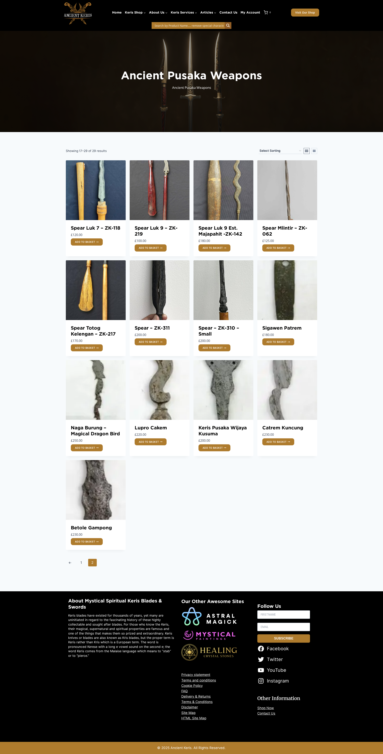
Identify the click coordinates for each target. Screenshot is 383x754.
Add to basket (85, 242)
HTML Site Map (193, 718)
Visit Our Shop (305, 12)
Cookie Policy (192, 686)
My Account (250, 12)
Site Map (188, 713)
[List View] (314, 151)
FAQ (184, 691)
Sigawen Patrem (282, 327)
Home (117, 12)
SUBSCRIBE (283, 638)
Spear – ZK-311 (152, 327)
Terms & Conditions (197, 702)
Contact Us (228, 12)
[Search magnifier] (228, 25)
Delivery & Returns (196, 696)
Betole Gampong (91, 527)
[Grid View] (307, 151)
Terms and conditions (198, 680)
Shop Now (265, 708)
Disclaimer (189, 707)
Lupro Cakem (151, 427)
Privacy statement (195, 675)
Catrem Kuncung (282, 427)
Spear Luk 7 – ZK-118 (95, 227)
